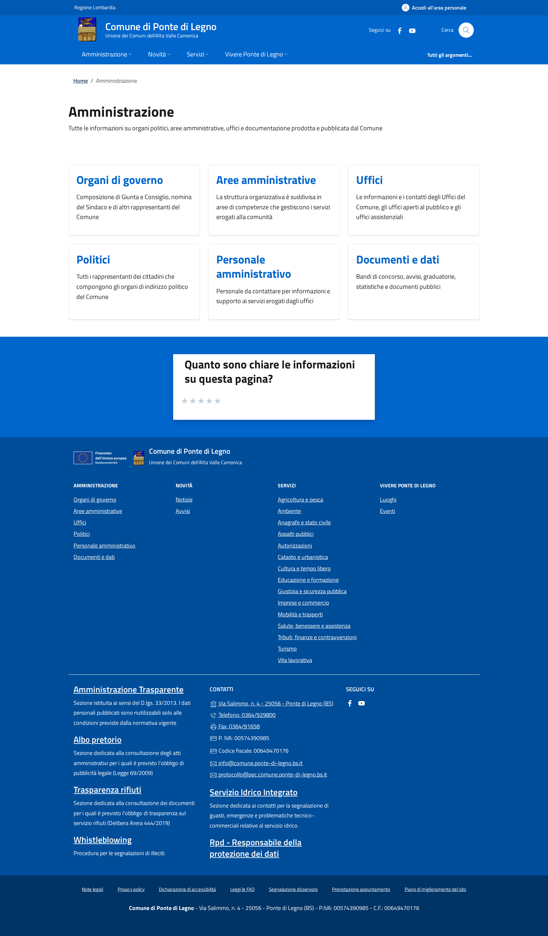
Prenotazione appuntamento (361, 889)
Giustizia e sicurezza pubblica (312, 591)
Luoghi (388, 499)
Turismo (287, 648)
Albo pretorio (97, 739)
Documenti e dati (397, 259)
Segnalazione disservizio (293, 889)
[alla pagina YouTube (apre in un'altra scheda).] (409, 30)
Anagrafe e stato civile (304, 522)
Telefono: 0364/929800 (246, 715)
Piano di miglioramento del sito (435, 889)
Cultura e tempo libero (304, 568)
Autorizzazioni (295, 545)
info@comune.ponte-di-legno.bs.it (260, 763)
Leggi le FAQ (242, 889)
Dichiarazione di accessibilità (187, 889)
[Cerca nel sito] (466, 30)
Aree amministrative (266, 179)
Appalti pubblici (296, 534)
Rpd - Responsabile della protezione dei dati (256, 847)
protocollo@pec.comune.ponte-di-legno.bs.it (272, 774)
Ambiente (289, 511)
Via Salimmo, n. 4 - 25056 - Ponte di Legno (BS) (277, 703)
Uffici (369, 179)
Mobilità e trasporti (300, 614)
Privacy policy (131, 889)
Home (80, 80)
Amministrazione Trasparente (129, 689)
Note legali (92, 889)
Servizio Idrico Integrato (253, 792)
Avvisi (183, 511)
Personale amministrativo (253, 266)
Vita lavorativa (295, 660)
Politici (93, 259)
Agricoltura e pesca (300, 499)
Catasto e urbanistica (303, 557)
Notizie (184, 499)
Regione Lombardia (94, 7)
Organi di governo (119, 179)
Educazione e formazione (308, 579)
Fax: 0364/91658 (238, 726)
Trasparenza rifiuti (107, 789)
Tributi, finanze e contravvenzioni (317, 637)
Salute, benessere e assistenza (314, 625)
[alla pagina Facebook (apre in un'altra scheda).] (397, 30)
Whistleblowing (103, 839)
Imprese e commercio (303, 602)
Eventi (387, 511)
